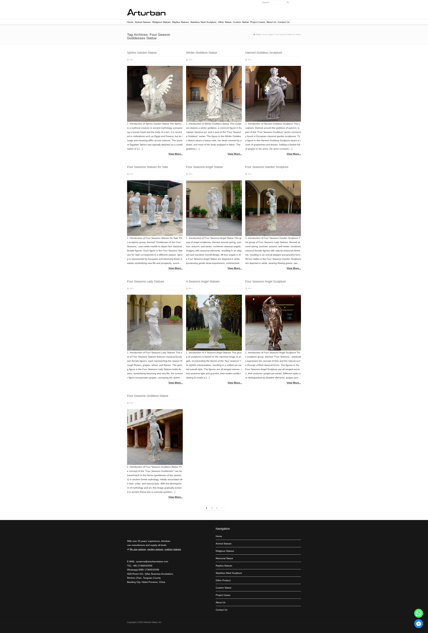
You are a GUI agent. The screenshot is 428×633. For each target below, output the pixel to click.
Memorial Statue (224, 558)
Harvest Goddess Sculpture (263, 52)
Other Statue (225, 22)
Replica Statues (180, 22)
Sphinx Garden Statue (142, 52)
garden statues (155, 549)
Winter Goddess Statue (201, 52)
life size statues (138, 549)
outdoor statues (173, 549)
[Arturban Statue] (146, 14)
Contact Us (283, 22)
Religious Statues (161, 22)
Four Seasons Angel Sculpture (265, 281)
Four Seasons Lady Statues (145, 281)
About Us (271, 22)
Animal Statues (143, 22)
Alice (131, 60)
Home (130, 22)
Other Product (223, 580)
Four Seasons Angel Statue (204, 167)
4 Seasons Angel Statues (203, 281)
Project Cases (257, 22)
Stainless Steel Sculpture (203, 22)
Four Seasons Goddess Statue (147, 395)
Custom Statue (241, 22)
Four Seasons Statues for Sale (147, 167)
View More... (175, 153)
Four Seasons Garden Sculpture (266, 167)
